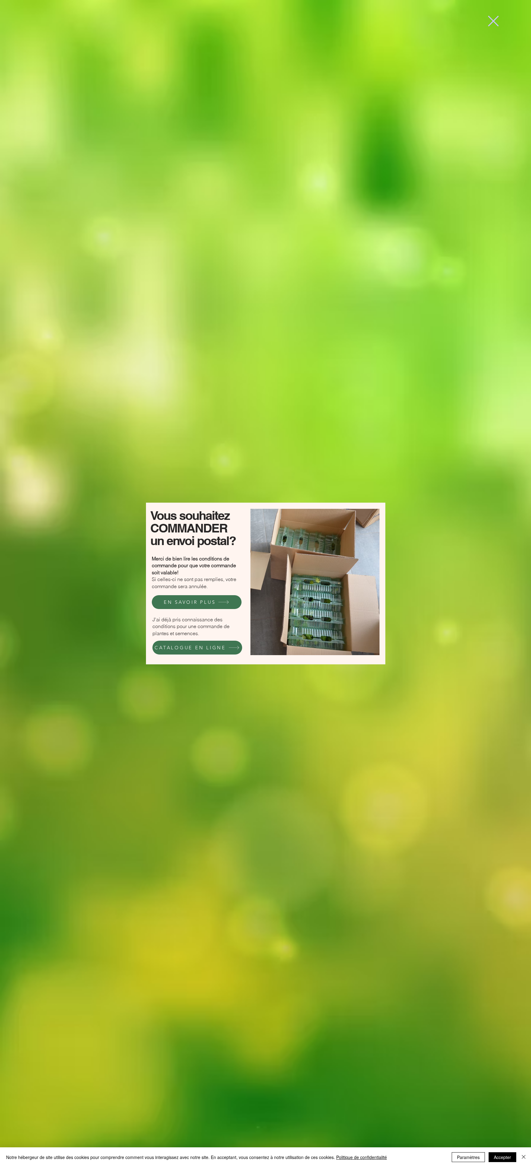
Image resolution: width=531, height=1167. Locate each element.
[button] (493, 21)
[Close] (523, 1157)
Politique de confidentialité (361, 1157)
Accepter (502, 1157)
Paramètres (468, 1157)
